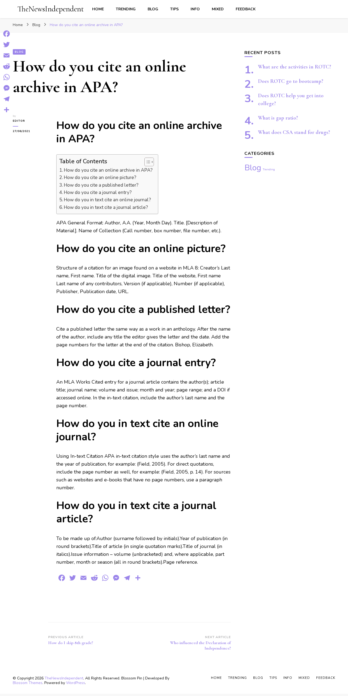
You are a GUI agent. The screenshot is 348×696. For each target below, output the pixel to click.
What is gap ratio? (278, 118)
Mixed (218, 9)
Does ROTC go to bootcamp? (290, 81)
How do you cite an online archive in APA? (108, 170)
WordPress (75, 682)
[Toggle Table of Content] (146, 162)
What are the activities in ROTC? (294, 67)
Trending (126, 9)
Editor (19, 121)
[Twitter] (6, 44)
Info (195, 9)
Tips (174, 9)
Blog (153, 9)
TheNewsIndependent (50, 9)
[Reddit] (6, 66)
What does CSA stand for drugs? (294, 132)
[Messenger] (6, 88)
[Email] (6, 55)
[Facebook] (6, 33)
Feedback (246, 9)
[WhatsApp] (6, 77)
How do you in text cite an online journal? (107, 200)
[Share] (6, 109)
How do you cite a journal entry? (98, 192)
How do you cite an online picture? (100, 177)
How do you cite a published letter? (101, 185)
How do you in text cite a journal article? (106, 207)
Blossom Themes (27, 682)
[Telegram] (6, 98)
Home (98, 9)
